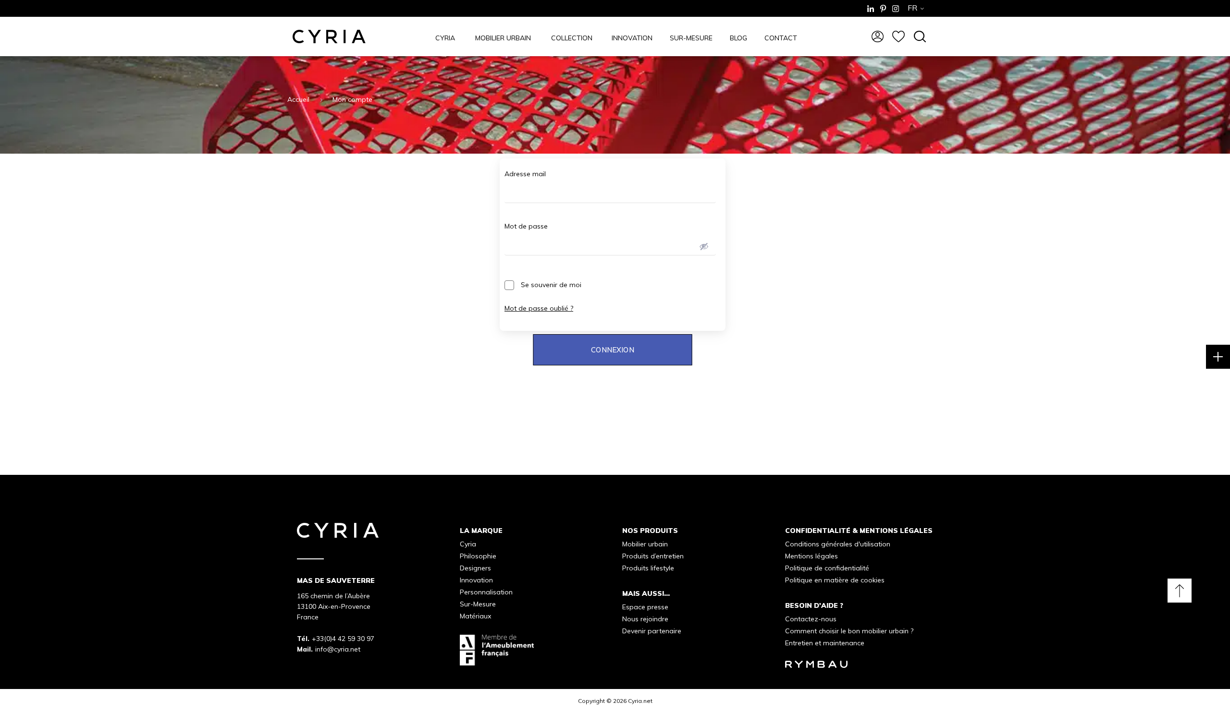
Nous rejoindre (645, 619)
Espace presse (645, 607)
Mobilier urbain (645, 544)
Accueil (298, 99)
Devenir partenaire (651, 631)
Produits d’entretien (653, 556)
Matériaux (475, 616)
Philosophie (478, 556)
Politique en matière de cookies (835, 580)
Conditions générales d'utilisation (837, 544)
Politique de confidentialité (827, 568)
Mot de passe (526, 226)
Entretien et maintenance (824, 643)
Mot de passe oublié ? (538, 308)
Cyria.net (640, 700)
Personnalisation (486, 592)
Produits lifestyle (648, 568)
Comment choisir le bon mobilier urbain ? (849, 631)
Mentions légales (811, 556)
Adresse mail (525, 173)
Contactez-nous (810, 619)
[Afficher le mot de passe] (704, 246)
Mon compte (352, 99)
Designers (475, 568)
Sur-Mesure (478, 604)
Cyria (468, 544)
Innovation (476, 580)
